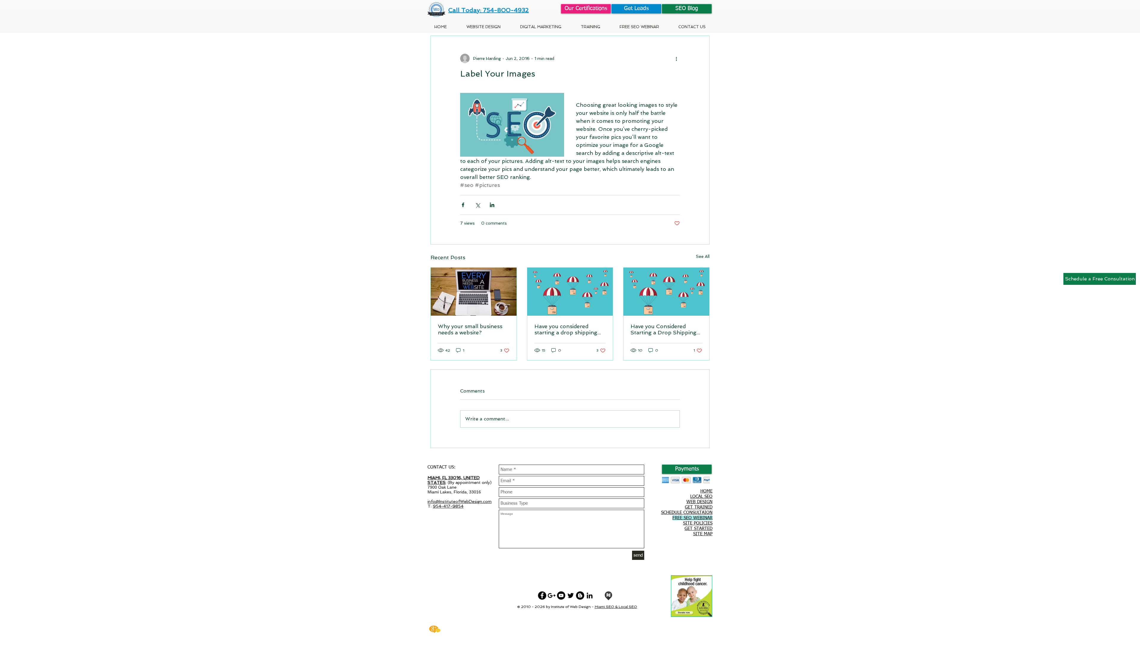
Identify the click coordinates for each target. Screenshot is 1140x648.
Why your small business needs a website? (470, 329)
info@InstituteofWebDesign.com (460, 501)
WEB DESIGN (699, 502)
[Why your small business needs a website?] (474, 292)
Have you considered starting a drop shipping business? (565, 329)
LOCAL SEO (701, 496)
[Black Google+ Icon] (551, 595)
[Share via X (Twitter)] (477, 205)
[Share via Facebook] (463, 205)
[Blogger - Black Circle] (580, 595)
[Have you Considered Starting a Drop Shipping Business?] (666, 292)
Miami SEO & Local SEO (616, 607)
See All (703, 256)
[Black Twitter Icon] (570, 595)
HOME (706, 491)
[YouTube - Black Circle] (561, 595)
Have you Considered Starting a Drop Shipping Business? (663, 329)
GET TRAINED (698, 507)
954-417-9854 (448, 506)
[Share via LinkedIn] (492, 205)
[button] (590, 27)
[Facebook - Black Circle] (542, 595)
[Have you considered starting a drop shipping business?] (570, 292)
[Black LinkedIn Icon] (589, 595)
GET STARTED (698, 528)
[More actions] (676, 58)
